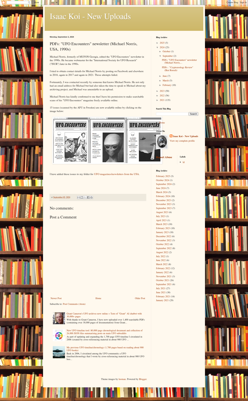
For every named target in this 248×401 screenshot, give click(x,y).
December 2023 (163, 200)
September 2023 (164, 208)
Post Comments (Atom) (74, 304)
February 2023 (163, 228)
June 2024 (161, 188)
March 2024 (162, 192)
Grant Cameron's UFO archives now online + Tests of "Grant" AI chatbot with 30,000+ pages (104, 315)
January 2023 (162, 232)
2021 (162, 100)
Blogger (142, 379)
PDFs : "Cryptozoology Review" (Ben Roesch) (177, 69)
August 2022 (162, 252)
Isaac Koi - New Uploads (90, 15)
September (168, 55)
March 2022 (162, 264)
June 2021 (161, 292)
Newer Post (56, 298)
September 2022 (164, 248)
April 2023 (161, 220)
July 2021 (160, 288)
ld (184, 162)
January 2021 (162, 300)
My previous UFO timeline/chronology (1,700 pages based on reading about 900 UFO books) (105, 349)
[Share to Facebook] (88, 197)
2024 (162, 47)
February (167, 85)
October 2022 (162, 244)
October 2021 (162, 280)
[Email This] (78, 197)
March (166, 80)
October (167, 51)
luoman (122, 379)
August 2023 (162, 212)
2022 (162, 95)
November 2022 (163, 240)
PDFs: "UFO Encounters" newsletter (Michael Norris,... (179, 61)
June (165, 75)
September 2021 (164, 284)
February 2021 (163, 296)
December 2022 (163, 236)
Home (98, 298)
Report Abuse (164, 157)
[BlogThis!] (82, 197)
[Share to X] (85, 197)
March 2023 (162, 224)
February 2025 (163, 176)
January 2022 (162, 272)
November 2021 (163, 276)
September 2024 (164, 184)
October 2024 (162, 180)
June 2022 (161, 260)
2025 (162, 42)
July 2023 (160, 216)
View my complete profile (182, 140)
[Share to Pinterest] (91, 197)
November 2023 (163, 204)
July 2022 (160, 256)
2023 (162, 90)
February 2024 (163, 196)
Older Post (140, 298)
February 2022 (163, 268)
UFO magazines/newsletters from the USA (116, 174)
